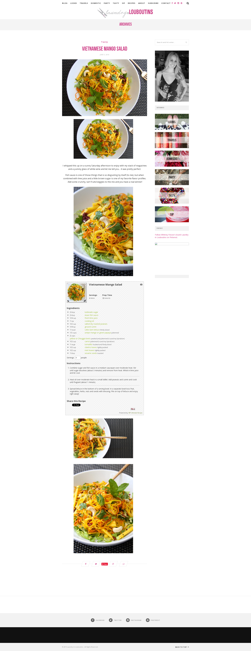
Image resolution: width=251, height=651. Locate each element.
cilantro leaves (91, 347)
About (141, 3)
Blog (64, 3)
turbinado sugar (91, 312)
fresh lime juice (91, 318)
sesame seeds (91, 353)
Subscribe (153, 3)
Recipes (131, 3)
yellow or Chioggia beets (80, 338)
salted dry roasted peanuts (96, 324)
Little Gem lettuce (92, 330)
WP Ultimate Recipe (135, 413)
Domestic (96, 3)
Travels (84, 3)
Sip (123, 3)
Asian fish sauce (91, 315)
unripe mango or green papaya (98, 332)
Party (107, 3)
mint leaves (89, 350)
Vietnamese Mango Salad (104, 49)
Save (105, 564)
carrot (87, 341)
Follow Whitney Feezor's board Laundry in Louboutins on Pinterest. (171, 236)
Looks (73, 3)
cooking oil (89, 321)
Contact (166, 3)
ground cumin (90, 327)
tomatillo (88, 344)
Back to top (181, 647)
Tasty (116, 3)
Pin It (133, 409)
